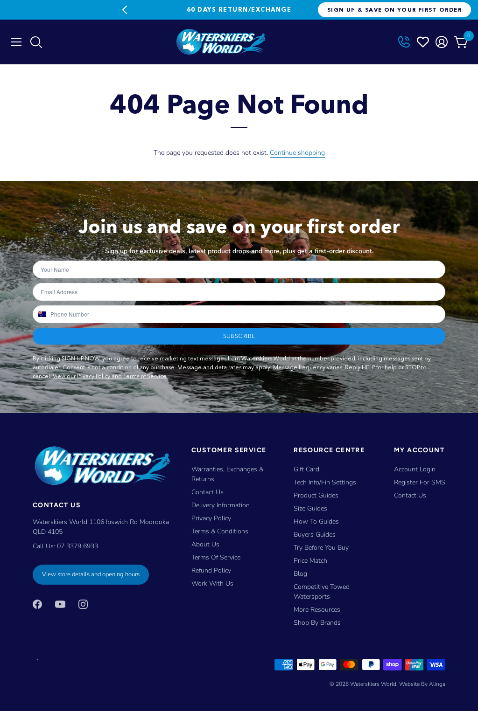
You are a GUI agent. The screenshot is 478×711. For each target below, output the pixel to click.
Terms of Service (215, 557)
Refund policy (211, 570)
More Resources (317, 609)
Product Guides (316, 495)
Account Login (415, 469)
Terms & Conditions (219, 531)
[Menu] (16, 42)
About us (205, 544)
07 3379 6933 (77, 546)
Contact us (410, 495)
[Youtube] (60, 603)
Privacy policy (211, 518)
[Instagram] (83, 603)
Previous (124, 10)
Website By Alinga (422, 684)
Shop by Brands (317, 622)
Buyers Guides (315, 534)
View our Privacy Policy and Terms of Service (110, 376)
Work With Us (212, 583)
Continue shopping (297, 152)
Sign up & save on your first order (394, 9)
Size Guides (310, 508)
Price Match (310, 560)
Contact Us (207, 492)
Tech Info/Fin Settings (325, 482)
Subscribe (239, 335)
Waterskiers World (373, 684)
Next (353, 10)
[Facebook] (37, 603)
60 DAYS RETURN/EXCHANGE (239, 9)
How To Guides (316, 521)
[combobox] (41, 314)
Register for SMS (419, 482)
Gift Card (306, 469)
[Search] (35, 44)
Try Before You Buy (321, 547)
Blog (300, 573)
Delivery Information (220, 505)
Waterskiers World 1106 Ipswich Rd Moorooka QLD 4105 (101, 527)
